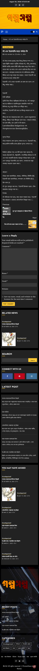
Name (5, 273)
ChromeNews (27, 666)
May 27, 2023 (8, 512)
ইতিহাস (18, 644)
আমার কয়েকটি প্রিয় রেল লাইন (9, 556)
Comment (6, 246)
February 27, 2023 (9, 559)
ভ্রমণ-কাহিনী (21, 648)
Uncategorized (7, 47)
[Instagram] (23, 4)
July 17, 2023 (22, 341)
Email (5, 281)
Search (7, 354)
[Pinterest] (19, 4)
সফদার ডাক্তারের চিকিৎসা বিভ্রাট (10, 324)
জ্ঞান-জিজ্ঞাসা (6, 648)
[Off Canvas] (2, 31)
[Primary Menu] (6, 32)
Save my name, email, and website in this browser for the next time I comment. (20, 298)
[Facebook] (16, 4)
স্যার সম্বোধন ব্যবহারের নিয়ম (9, 439)
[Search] (37, 32)
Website (5, 289)
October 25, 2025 (9, 326)
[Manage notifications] (34, 666)
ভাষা (14, 648)
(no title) (5, 412)
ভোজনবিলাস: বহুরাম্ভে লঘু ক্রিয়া (10, 425)
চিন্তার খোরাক (26, 644)
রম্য (29, 648)
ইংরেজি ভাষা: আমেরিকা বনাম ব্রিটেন (11, 452)
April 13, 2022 (21, 54)
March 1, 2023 (8, 528)
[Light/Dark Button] (32, 32)
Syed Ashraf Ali (9, 54)
